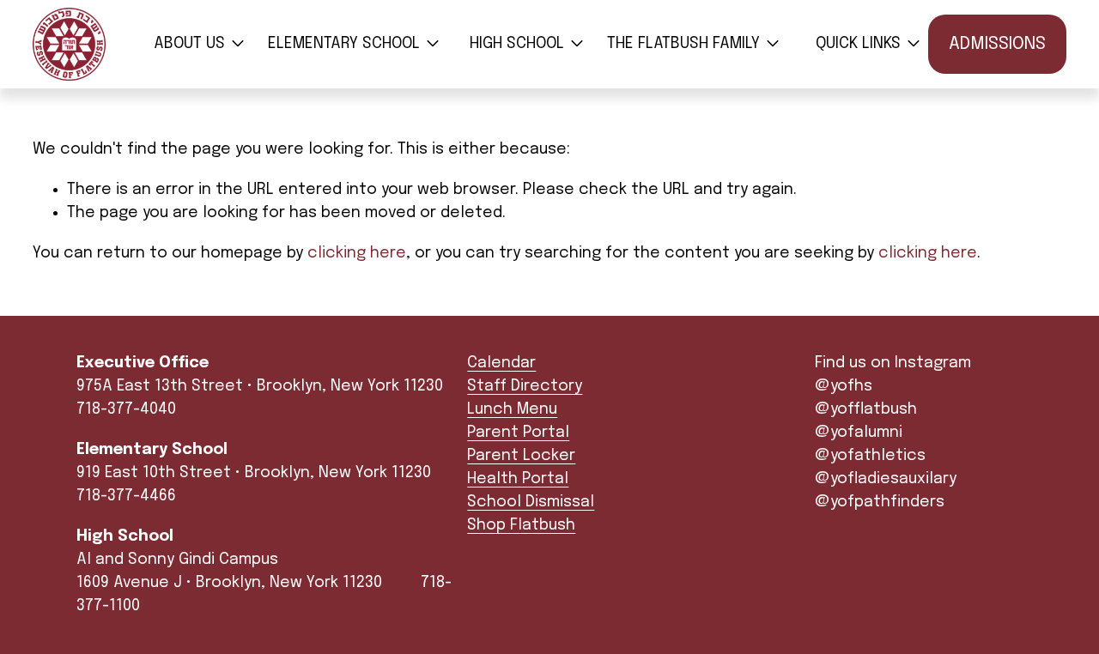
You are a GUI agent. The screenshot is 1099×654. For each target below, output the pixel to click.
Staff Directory (524, 386)
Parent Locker (521, 455)
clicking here (356, 253)
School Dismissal (530, 502)
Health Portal (517, 479)
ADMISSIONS (997, 44)
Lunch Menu (512, 409)
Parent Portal (518, 432)
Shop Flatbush (521, 525)
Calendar (501, 363)
